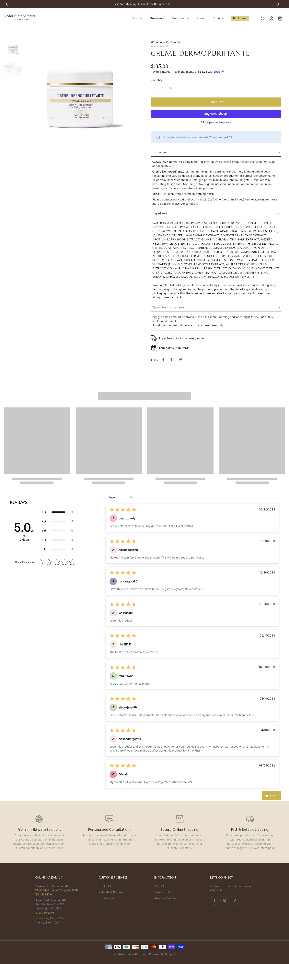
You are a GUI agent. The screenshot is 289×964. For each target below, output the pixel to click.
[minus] (155, 88)
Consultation (106, 898)
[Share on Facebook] (163, 359)
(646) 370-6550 (44, 912)
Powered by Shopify (162, 954)
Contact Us (105, 886)
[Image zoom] (80, 98)
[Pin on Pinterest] (180, 359)
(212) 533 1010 (43, 894)
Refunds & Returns (110, 892)
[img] (123, 510)
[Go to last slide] (6, 4)
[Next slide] (278, 4)
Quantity (156, 80)
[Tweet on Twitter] (172, 359)
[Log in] (271, 18)
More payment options (216, 122)
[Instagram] (224, 900)
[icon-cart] (280, 18)
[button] (216, 102)
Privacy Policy (163, 892)
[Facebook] (214, 900)
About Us (160, 886)
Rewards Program (165, 898)
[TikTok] (235, 900)
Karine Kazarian (136, 954)
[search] (262, 18)
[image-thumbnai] (13, 49)
